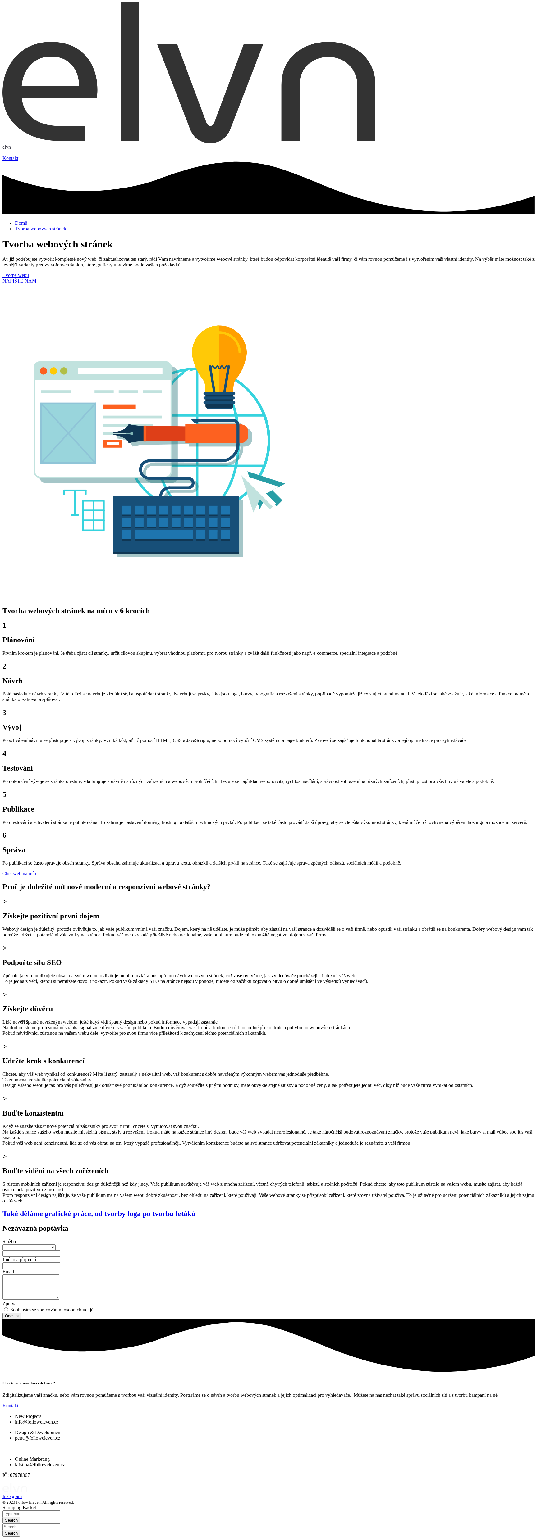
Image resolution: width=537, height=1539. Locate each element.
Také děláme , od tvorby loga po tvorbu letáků (98, 1214)
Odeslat (12, 1316)
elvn (6, 147)
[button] (10, 158)
